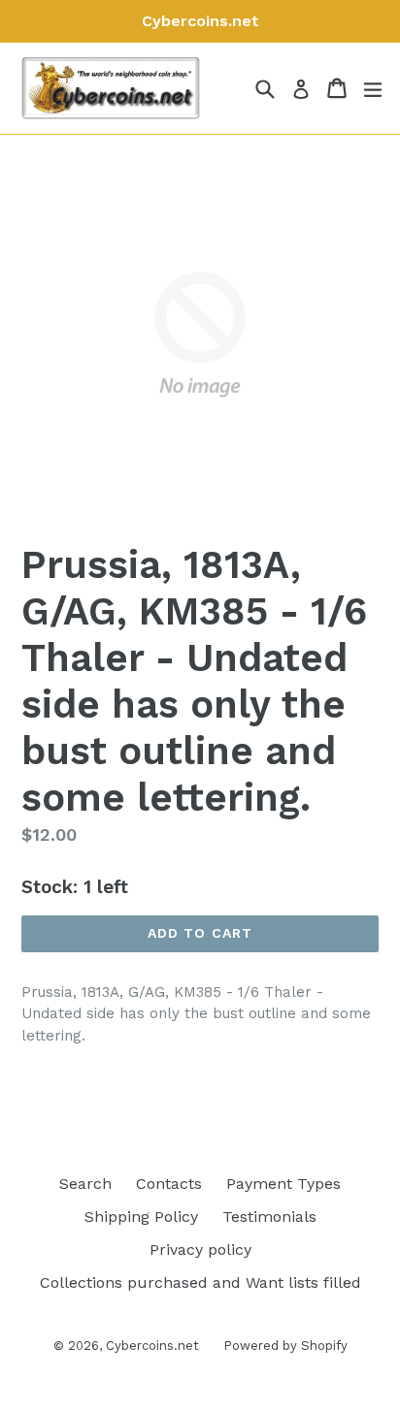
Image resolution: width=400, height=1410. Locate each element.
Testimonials (269, 1216)
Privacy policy (200, 1249)
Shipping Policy (141, 1216)
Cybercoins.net (152, 1345)
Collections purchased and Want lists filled (200, 1282)
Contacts (169, 1183)
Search (85, 1183)
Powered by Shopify (285, 1345)
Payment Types (283, 1183)
